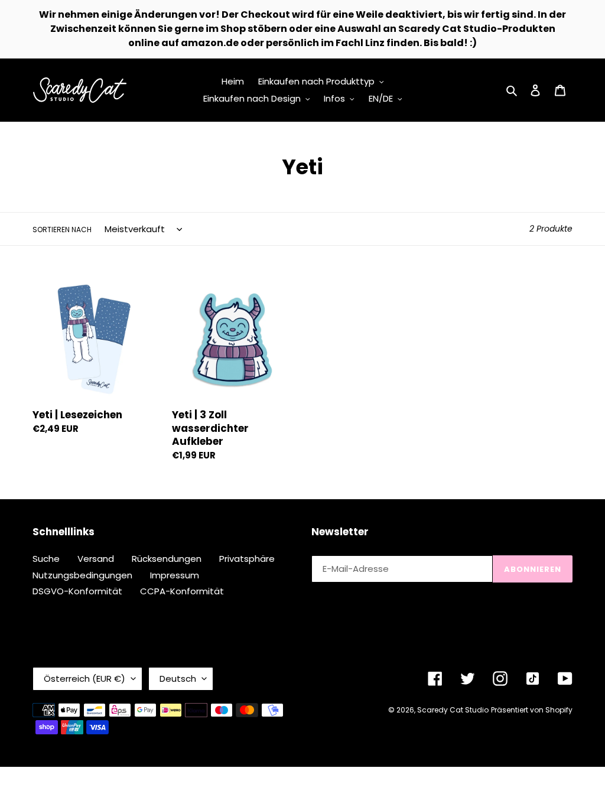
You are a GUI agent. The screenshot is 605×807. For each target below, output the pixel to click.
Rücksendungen (166, 558)
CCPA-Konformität (182, 591)
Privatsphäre (247, 558)
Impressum (174, 575)
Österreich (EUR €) (84, 678)
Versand (95, 558)
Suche (46, 558)
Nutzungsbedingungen (82, 575)
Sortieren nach (62, 229)
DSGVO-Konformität (77, 591)
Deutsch (178, 678)
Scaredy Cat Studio (453, 710)
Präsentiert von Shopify (532, 710)
